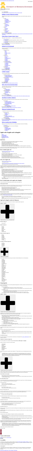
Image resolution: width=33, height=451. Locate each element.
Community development (7, 74)
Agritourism (6, 63)
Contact (1, 437)
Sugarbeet (6, 60)
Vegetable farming (7, 68)
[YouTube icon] (1, 438)
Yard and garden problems (8, 103)
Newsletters (6, 31)
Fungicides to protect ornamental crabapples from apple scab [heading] (8, 311)
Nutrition (5, 93)
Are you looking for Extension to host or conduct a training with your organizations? (16, 41)
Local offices (6, 19)
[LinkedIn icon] (2, 438)
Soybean (6, 59)
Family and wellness (6, 77)
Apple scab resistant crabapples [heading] (4, 256)
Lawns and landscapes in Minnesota (9, 102)
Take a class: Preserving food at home (10, 84)
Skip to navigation (2, 0)
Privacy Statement (11, 450)
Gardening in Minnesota (8, 101)
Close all (5, 203)
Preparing (5, 88)
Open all (2, 203)
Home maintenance (6, 104)
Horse (6, 52)
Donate (6, 26)
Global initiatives (7, 22)
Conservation (5, 115)
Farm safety (6, 64)
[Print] (16, 430)
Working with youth (6, 126)
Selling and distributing (6, 90)
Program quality (7, 129)
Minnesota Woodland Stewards (8, 109)
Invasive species (7, 113)
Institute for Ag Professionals (8, 46)
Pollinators (6, 114)
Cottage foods (7, 91)
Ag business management (8, 62)
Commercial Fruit (7, 67)
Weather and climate (6, 117)
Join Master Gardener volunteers (9, 97)
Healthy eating (7, 94)
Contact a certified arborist (25, 336)
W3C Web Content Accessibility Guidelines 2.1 (23, 441)
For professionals (6, 42)
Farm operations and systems (7, 61)
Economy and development (8, 75)
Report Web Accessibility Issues (4, 450)
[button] (12, 12)
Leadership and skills (8, 128)
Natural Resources (4, 106)
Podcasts (6, 32)
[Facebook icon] (0, 438)
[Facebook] (16, 431)
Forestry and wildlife (6, 112)
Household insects (7, 105)
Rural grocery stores (7, 92)
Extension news (7, 30)
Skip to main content (8, 0)
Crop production (6, 55)
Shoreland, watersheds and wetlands (9, 116)
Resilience (6, 130)
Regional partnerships (8, 21)
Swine (6, 54)
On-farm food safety (7, 65)
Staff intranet (15, 450)
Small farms (6, 66)
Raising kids (6, 80)
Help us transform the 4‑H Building (9, 122)
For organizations (6, 40)
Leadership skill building (8, 76)
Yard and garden (6, 100)
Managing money (7, 79)
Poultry (6, 53)
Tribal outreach (7, 20)
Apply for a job (7, 25)
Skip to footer (12, 0)
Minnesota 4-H (5, 125)
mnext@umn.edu (9, 437)
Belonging (6, 127)
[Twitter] (16, 432)
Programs (6, 29)
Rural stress (6, 81)
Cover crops (6, 56)
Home (3, 134)
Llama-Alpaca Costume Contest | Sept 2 (10, 36)
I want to (5, 23)
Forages (6, 57)
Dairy (6, 51)
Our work (5, 18)
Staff (5, 27)
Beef (5, 50)
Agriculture (3, 43)
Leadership (6, 28)
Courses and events (6, 39)
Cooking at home (7, 89)
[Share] (16, 433)
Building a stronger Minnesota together (10, 14)
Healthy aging (7, 78)
